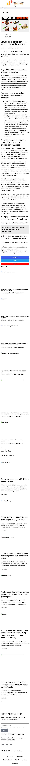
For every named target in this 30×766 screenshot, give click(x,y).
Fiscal (17, 760)
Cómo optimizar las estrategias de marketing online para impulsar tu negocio (14, 555)
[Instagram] (3, 746)
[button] (15, 6)
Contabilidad (19, 756)
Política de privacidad (18, 728)
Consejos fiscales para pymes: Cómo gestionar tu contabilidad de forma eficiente (14, 684)
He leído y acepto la (13, 728)
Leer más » (4, 494)
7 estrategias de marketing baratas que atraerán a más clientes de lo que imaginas (15, 594)
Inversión (24, 760)
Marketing (15, 763)
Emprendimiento (7, 760)
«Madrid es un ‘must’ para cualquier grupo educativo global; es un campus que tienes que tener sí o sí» (14, 344)
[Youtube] (11, 746)
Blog (7, 12)
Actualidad (10, 756)
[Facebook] (7, 746)
